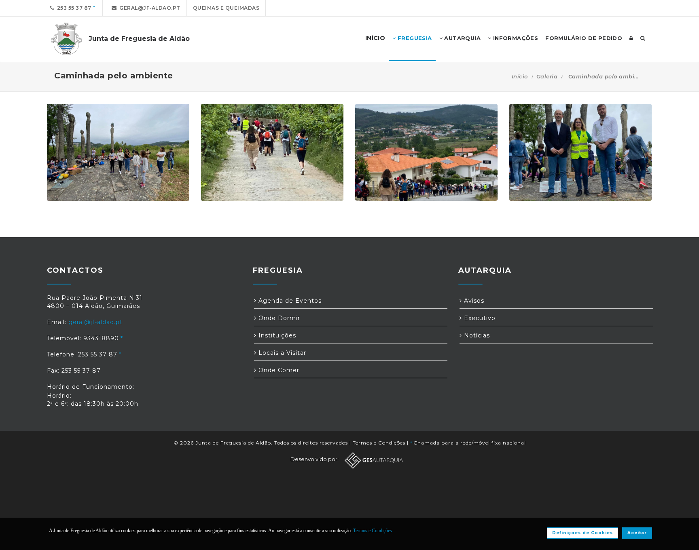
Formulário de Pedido (583, 38)
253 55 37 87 (72, 8)
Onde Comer (277, 370)
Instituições (276, 335)
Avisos (473, 300)
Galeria (547, 76)
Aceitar (637, 532)
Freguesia (414, 38)
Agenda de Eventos (289, 300)
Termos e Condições (379, 443)
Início (520, 76)
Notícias (476, 335)
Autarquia (462, 38)
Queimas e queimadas (226, 8)
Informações (514, 38)
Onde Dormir (278, 318)
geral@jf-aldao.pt (148, 8)
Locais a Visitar (281, 352)
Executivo (479, 318)
